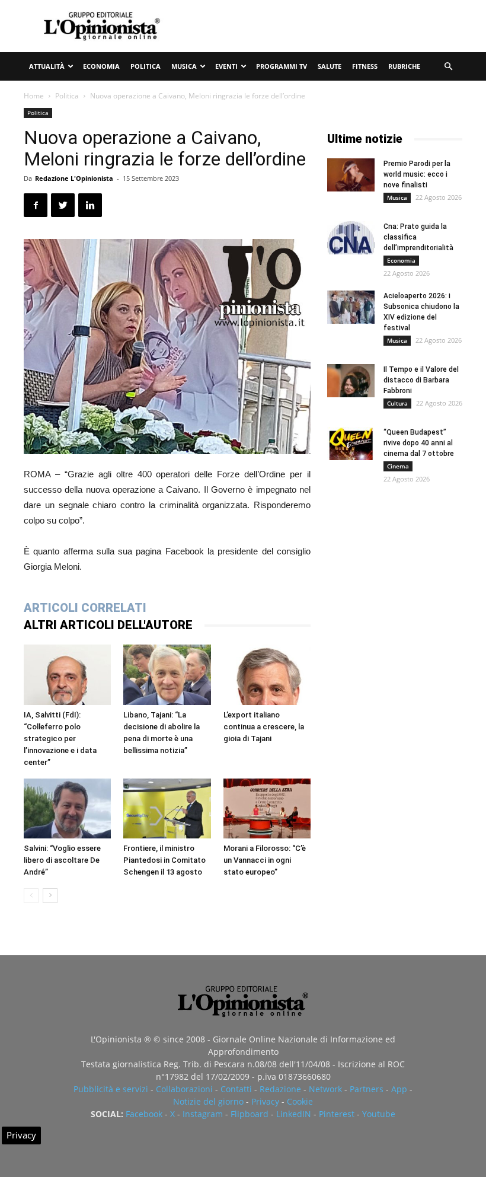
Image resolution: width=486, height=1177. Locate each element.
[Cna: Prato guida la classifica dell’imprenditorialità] (351, 237)
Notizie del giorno (208, 1101)
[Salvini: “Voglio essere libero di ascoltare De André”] (67, 808)
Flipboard (249, 1113)
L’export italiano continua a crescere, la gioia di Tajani (263, 726)
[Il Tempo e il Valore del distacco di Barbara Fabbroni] (351, 380)
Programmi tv (281, 66)
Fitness (365, 66)
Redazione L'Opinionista (74, 178)
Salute (329, 66)
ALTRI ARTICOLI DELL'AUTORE (108, 625)
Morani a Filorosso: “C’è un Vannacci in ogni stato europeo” (264, 860)
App (399, 1089)
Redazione (280, 1089)
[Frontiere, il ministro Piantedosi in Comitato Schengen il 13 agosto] (166, 808)
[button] (448, 66)
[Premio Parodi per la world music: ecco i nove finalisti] (351, 175)
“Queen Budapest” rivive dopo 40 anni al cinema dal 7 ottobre (418, 443)
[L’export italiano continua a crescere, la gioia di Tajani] (267, 674)
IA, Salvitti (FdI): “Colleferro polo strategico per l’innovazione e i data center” (60, 738)
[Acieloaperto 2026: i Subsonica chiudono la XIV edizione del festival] (351, 307)
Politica (145, 66)
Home (34, 96)
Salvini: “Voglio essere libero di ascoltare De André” (62, 860)
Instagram (203, 1113)
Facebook (144, 1113)
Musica (184, 66)
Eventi (226, 66)
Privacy (265, 1101)
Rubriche (404, 66)
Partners (366, 1089)
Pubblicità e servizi (110, 1089)
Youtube (378, 1113)
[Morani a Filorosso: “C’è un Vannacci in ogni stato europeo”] (267, 808)
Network (325, 1089)
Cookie (300, 1101)
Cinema (398, 466)
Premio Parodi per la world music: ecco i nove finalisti (416, 174)
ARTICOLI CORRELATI (85, 608)
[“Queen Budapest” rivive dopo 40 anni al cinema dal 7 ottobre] (351, 443)
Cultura (397, 403)
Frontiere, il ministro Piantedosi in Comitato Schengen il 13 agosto (164, 860)
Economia (101, 66)
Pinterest (336, 1113)
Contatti (236, 1089)
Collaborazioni (184, 1089)
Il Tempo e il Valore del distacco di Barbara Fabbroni (421, 380)
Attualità (47, 66)
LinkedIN (293, 1113)
